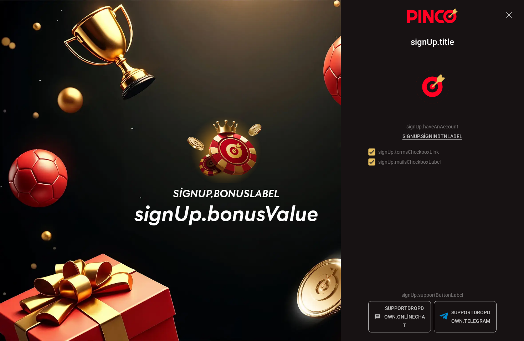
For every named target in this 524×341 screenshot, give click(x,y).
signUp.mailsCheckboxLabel (409, 162)
